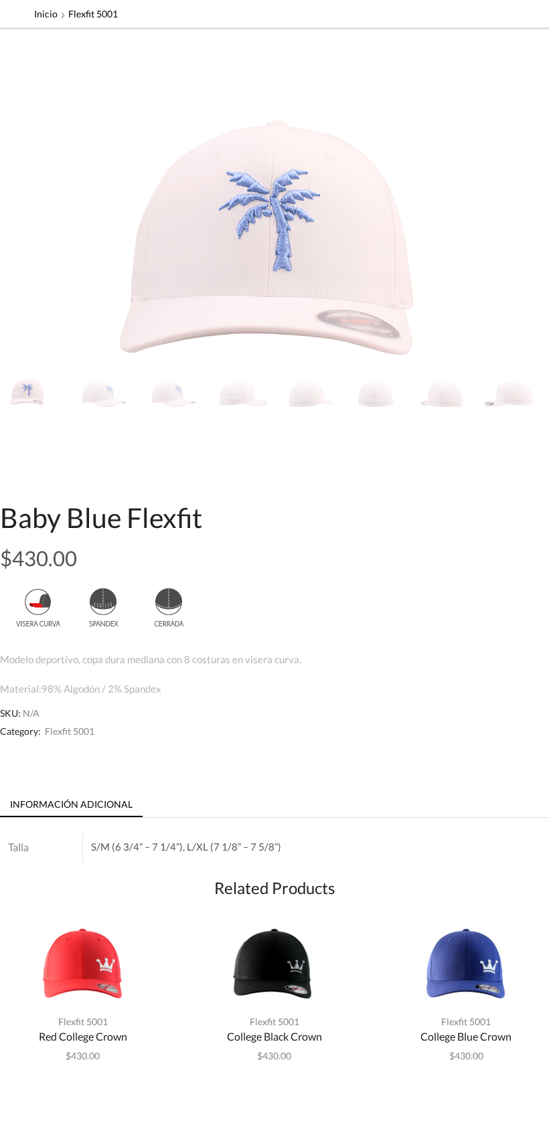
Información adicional (71, 804)
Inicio (46, 13)
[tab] (71, 804)
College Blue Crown (466, 1036)
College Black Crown (274, 1036)
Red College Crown (83, 1036)
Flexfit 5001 (93, 13)
